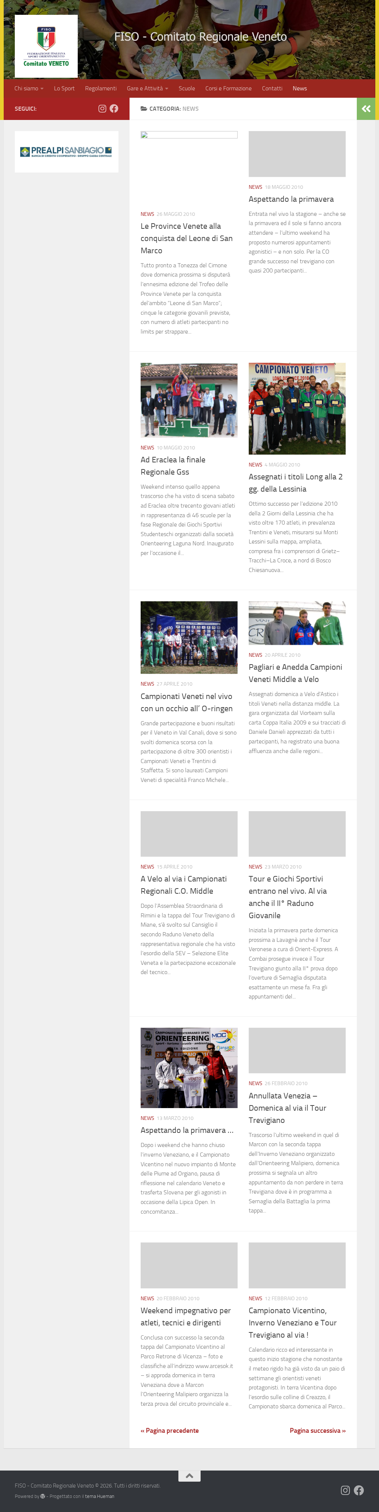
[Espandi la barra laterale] (366, 109)
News (300, 88)
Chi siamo (26, 88)
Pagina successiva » (318, 1430)
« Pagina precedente (170, 1430)
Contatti (272, 88)
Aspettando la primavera (291, 199)
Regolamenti (101, 88)
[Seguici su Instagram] (102, 108)
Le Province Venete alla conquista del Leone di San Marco (187, 238)
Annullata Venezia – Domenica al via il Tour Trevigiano (287, 1108)
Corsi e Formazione (228, 88)
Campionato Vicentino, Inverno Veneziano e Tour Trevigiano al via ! (293, 1323)
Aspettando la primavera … (187, 1130)
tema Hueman (99, 1496)
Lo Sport (64, 88)
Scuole (187, 88)
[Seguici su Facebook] (114, 108)
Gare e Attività (145, 88)
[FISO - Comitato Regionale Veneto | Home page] (46, 46)
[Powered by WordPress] (42, 1496)
